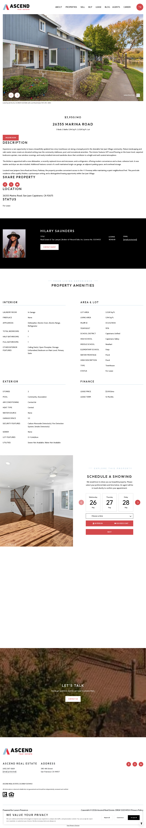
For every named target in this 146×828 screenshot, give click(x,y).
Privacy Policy (137, 810)
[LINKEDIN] (141, 764)
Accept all (134, 817)
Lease (98, 7)
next (17, 95)
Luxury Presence (21, 810)
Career (127, 7)
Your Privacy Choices (73, 825)
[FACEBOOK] (128, 764)
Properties (71, 7)
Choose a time (97, 516)
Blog (107, 7)
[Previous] (81, 502)
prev (11, 95)
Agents (116, 7)
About (58, 7)
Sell (83, 7)
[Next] (137, 502)
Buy (90, 7)
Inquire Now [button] (10, 138)
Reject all (107, 817)
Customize (120, 817)
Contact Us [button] (73, 699)
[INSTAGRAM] (135, 764)
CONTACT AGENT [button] (49, 247)
